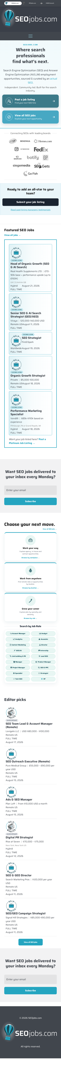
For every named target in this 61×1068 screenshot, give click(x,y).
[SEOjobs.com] (30, 18)
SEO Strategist (31, 338)
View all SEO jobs (50, 529)
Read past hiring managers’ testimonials (30, 209)
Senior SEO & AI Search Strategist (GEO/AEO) (25, 315)
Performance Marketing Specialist (26, 412)
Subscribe (30, 501)
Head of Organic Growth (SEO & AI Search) (29, 265)
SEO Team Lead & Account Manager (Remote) (29, 725)
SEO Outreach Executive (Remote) (28, 761)
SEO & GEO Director (18, 875)
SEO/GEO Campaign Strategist (26, 913)
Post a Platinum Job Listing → (27, 441)
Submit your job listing (30, 202)
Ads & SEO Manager (19, 799)
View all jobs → (12, 235)
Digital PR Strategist (19, 837)
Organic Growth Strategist (27, 375)
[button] (30, 35)
